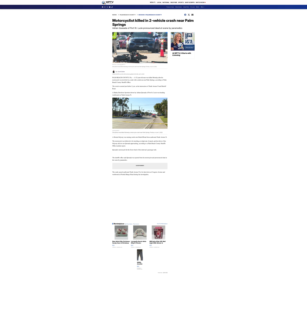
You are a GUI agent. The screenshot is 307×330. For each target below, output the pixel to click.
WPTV (108, 7)
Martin (197, 7)
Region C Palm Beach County (150, 15)
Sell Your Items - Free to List (132, 224)
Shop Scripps (190, 2)
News (114, 15)
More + (202, 7)
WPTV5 (103, 7)
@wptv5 (112, 7)
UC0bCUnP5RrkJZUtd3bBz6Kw (110, 7)
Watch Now (200, 2)
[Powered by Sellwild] (165, 272)
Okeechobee (178, 7)
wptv (105, 7)
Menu (152, 2)
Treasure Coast (170, 7)
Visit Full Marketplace (162, 223)
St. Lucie (193, 7)
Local (159, 2)
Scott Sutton (121, 71)
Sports (181, 2)
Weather (173, 2)
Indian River (186, 7)
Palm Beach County (128, 15)
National (166, 2)
